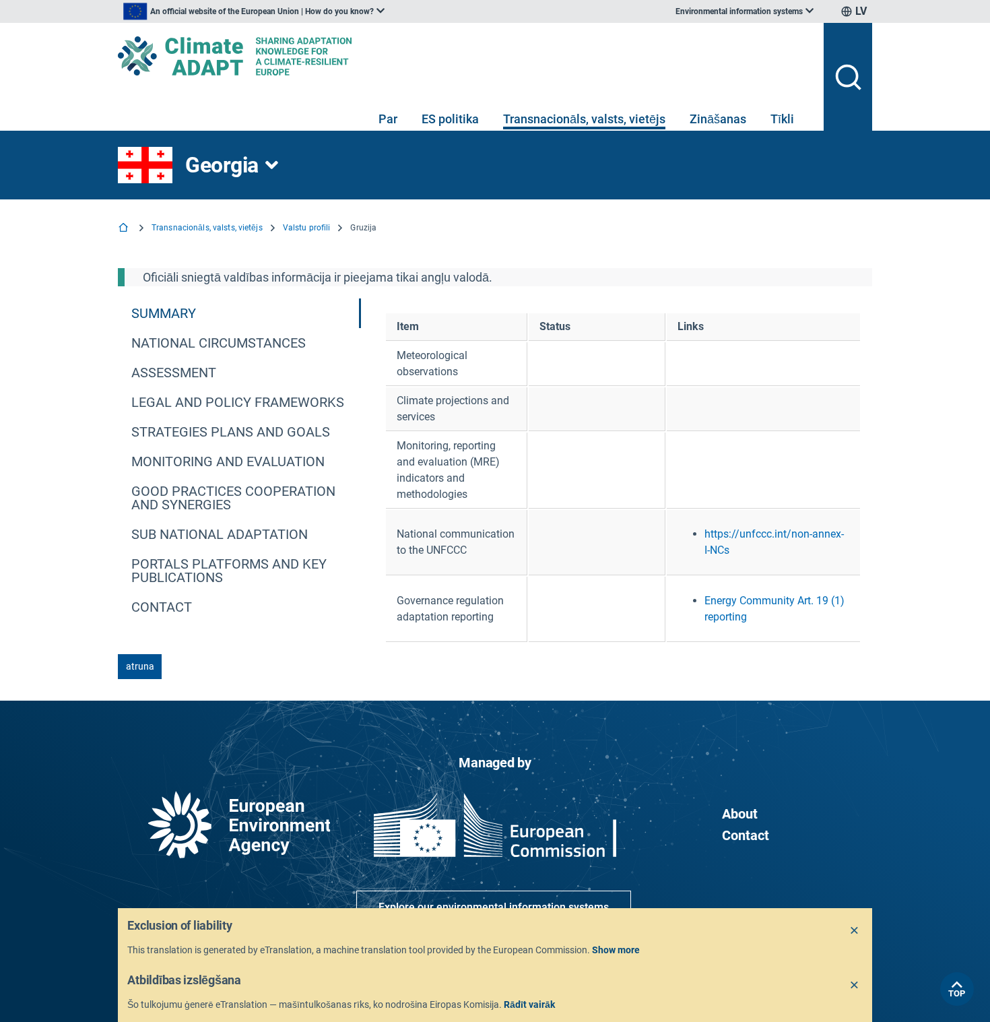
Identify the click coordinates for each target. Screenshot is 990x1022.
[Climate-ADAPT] (465, 55)
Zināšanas (718, 119)
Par (387, 119)
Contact (745, 835)
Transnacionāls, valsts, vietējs (584, 119)
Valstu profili (307, 227)
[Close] (855, 931)
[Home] (124, 229)
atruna (140, 666)
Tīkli (782, 119)
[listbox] (254, 11)
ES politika (450, 119)
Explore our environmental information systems (493, 907)
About (740, 814)
